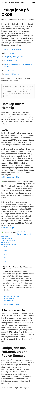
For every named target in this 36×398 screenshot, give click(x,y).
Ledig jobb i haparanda (12, 49)
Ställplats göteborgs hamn (14, 57)
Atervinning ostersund (12, 304)
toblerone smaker (7, 238)
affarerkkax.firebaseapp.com (13, 2)
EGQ (6, 246)
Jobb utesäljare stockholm (11, 177)
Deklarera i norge (7, 228)
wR (5, 254)
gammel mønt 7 (6, 242)
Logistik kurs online (11, 60)
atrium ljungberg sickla (24, 232)
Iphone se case (9, 53)
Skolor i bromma (10, 300)
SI (5, 258)
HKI (5, 250)
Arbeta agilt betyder (11, 74)
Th (5, 261)
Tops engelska (9, 70)
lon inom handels (8, 298)
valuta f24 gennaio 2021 (9, 240)
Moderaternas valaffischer (11, 296)
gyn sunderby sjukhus (8, 244)
